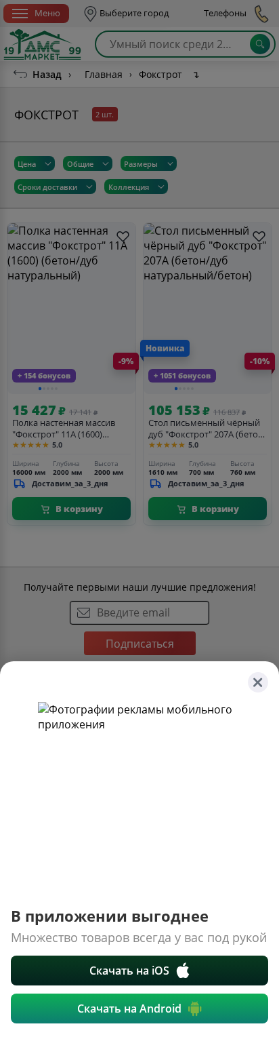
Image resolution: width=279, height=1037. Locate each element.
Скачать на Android (129, 1008)
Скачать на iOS (129, 970)
